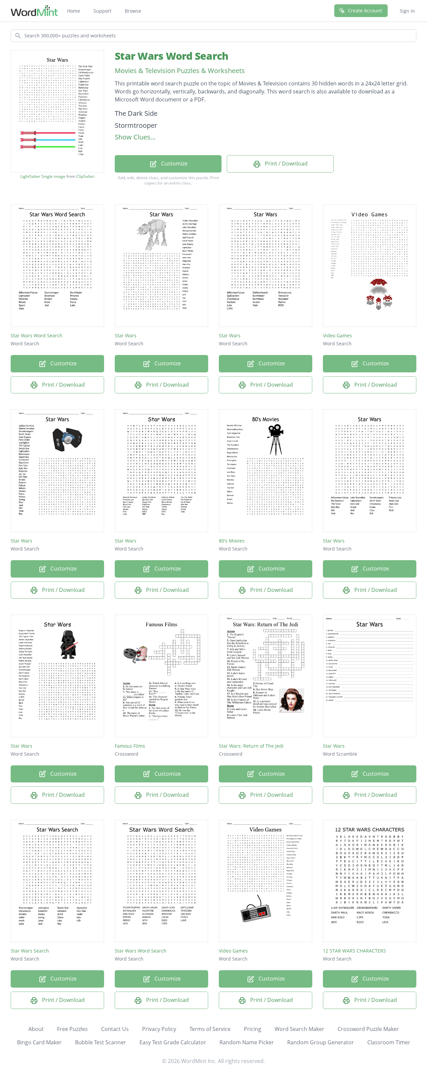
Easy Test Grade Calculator (172, 1042)
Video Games (337, 335)
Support (102, 11)
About (36, 1029)
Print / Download (286, 163)
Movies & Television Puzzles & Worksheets (180, 70)
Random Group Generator (320, 1042)
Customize (173, 163)
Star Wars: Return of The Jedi (251, 746)
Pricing (252, 1029)
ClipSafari (85, 176)
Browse (133, 11)
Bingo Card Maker (39, 1042)
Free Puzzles (72, 1029)
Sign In (407, 11)
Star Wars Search (30, 951)
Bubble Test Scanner (100, 1042)
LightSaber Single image (42, 176)
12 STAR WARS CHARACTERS (354, 951)
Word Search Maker (299, 1029)
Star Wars (125, 335)
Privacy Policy (159, 1029)
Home (73, 11)
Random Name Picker (247, 1042)
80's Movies (232, 540)
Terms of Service (210, 1029)
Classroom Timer (388, 1042)
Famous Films (130, 746)
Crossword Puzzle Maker (368, 1029)
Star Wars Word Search (171, 56)
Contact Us (115, 1029)
